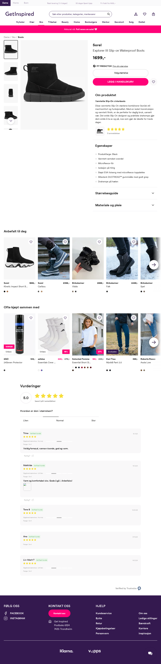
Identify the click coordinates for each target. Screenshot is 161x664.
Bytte (99, 618)
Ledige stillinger (148, 618)
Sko (14, 37)
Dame (7, 37)
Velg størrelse (121, 73)
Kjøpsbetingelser (105, 628)
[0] (145, 14)
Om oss (143, 613)
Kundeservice (104, 613)
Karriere (143, 628)
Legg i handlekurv (121, 81)
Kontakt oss (59, 613)
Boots (21, 37)
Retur (99, 623)
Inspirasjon (145, 633)
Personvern (102, 633)
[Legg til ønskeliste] (153, 82)
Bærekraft (144, 623)
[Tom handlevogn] (153, 14)
